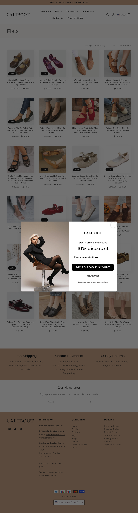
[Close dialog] (113, 225)
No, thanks (93, 276)
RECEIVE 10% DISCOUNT (93, 267)
